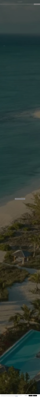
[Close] (39, 395)
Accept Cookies (35, 395)
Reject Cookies (30, 395)
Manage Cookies (26, 395)
